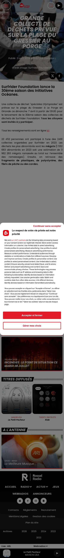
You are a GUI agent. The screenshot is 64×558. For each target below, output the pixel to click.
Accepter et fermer (32, 315)
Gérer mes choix (32, 325)
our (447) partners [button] (18, 240)
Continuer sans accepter (47, 226)
